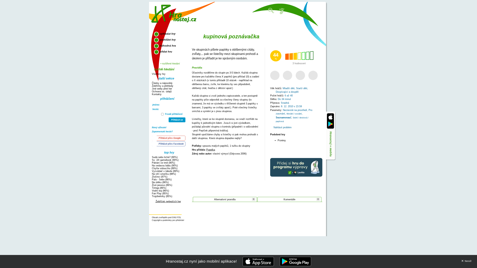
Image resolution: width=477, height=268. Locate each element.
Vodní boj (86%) (160, 190)
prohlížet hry (168, 39)
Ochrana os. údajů (162, 91)
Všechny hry (158, 74)
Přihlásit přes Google (170, 138)
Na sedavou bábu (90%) (165, 165)
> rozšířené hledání (170, 63)
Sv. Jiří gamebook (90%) (165, 160)
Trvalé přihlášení (173, 114)
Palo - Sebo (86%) (162, 179)
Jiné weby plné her (162, 88)
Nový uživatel (159, 127)
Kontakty (157, 94)
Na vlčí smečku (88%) (164, 174)
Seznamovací (283, 117)
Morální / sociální (294, 114)
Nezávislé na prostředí (295, 110)
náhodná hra (168, 45)
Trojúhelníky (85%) (162, 196)
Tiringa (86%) (159, 187)
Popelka (210, 149)
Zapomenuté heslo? (162, 131)
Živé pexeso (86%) (162, 185)
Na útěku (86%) (160, 182)
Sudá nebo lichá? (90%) (165, 157)
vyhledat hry (168, 33)
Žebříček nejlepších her (168, 201)
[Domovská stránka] (174, 12)
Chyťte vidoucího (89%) (164, 168)
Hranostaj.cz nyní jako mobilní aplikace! (201, 261)
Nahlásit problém (282, 127)
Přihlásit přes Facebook (171, 144)
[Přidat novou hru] (281, 11)
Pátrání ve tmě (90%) (163, 162)
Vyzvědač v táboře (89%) (165, 171)
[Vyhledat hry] (271, 10)
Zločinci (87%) (159, 176)
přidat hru (166, 51)
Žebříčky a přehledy (162, 85)
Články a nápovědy (162, 83)
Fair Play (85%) (160, 193)
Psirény (282, 140)
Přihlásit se (177, 120)
